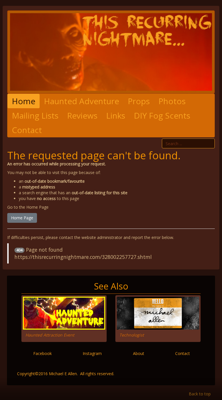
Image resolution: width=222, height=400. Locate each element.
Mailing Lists (35, 115)
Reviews (82, 115)
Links (115, 115)
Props (139, 101)
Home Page (22, 217)
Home (23, 101)
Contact (27, 129)
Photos (172, 101)
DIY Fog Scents (162, 115)
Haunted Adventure (81, 101)
